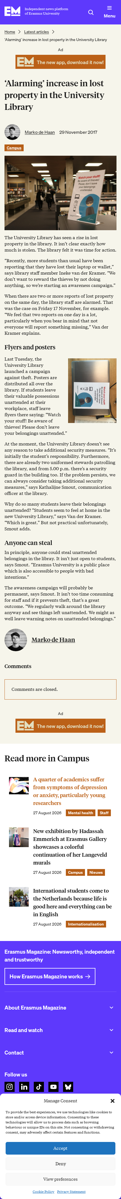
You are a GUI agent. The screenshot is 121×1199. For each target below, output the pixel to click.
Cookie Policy (43, 1191)
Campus (14, 148)
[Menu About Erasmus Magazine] (111, 1007)
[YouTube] (53, 1087)
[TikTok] (39, 1087)
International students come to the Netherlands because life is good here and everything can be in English (72, 903)
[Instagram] (10, 1087)
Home (10, 32)
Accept (60, 1148)
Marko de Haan (40, 132)
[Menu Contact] (111, 1052)
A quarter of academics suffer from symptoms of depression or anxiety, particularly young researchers (70, 791)
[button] (112, 1101)
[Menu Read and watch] (111, 1030)
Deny (60, 1163)
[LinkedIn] (24, 1087)
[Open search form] (91, 12)
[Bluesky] (68, 1087)
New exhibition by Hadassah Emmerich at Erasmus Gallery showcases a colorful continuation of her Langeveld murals (70, 847)
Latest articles (36, 32)
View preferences (60, 1179)
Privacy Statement (71, 1191)
